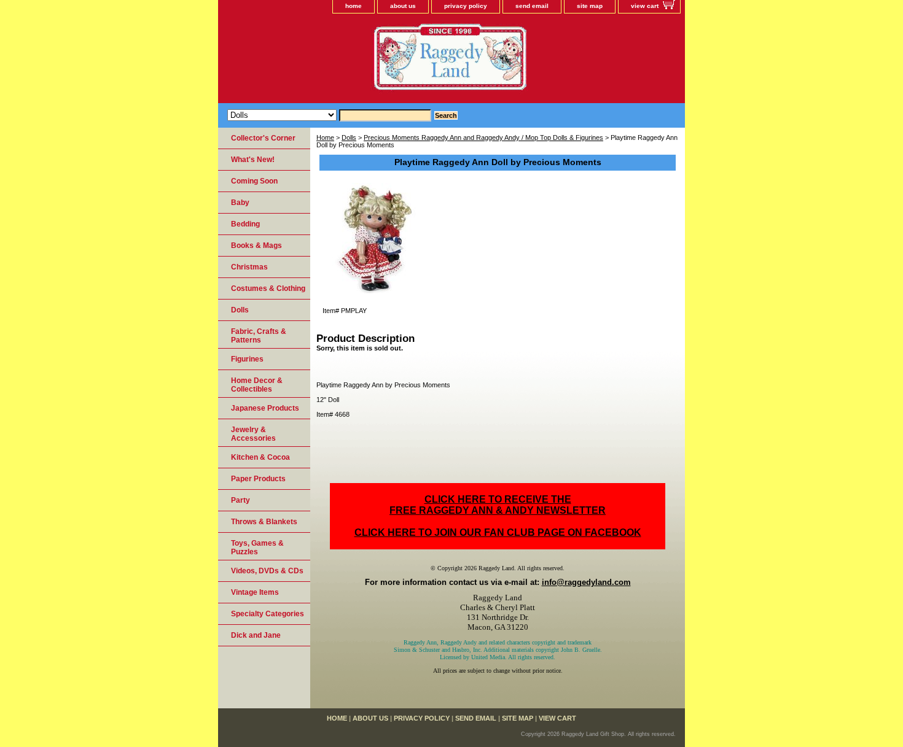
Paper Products (258, 478)
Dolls (349, 137)
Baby (240, 202)
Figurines (247, 359)
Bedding (245, 224)
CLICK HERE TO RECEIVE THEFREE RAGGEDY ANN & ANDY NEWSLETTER (497, 505)
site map (590, 5)
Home (325, 137)
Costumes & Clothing (268, 288)
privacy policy (465, 5)
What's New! (253, 159)
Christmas (249, 267)
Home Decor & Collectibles (257, 384)
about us (403, 5)
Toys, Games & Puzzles (257, 547)
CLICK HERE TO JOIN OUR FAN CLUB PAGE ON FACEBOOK (497, 532)
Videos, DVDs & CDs (267, 571)
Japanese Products (265, 408)
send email (532, 5)
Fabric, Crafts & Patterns (258, 335)
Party (240, 500)
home (353, 5)
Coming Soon (254, 181)
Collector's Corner (263, 138)
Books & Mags (256, 245)
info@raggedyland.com (586, 582)
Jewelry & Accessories (253, 434)
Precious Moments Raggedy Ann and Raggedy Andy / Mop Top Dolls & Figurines (483, 137)
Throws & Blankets (264, 521)
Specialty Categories (267, 614)
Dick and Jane (256, 635)
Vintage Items (255, 592)
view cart (645, 5)
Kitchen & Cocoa (260, 457)
